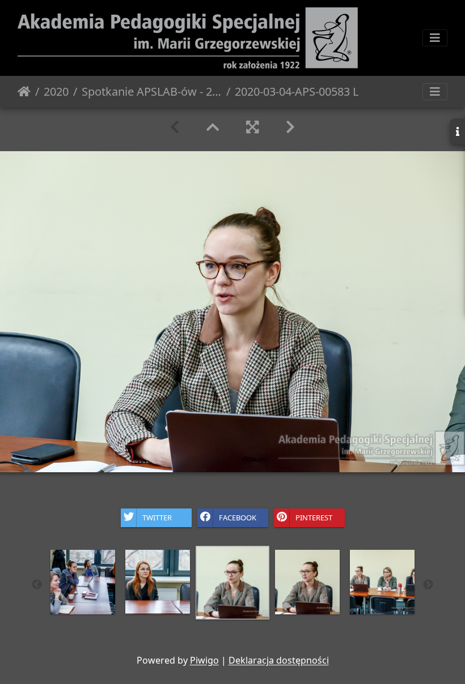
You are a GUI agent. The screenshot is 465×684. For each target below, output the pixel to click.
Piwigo (204, 660)
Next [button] (428, 585)
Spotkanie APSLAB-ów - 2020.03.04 (152, 91)
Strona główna (24, 91)
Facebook (237, 517)
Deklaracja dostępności (279, 660)
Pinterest (313, 517)
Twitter (157, 517)
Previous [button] (37, 585)
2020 (56, 91)
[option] (232, 582)
